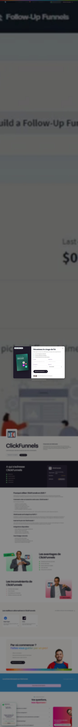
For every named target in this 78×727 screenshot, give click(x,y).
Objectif (49, 364)
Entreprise (35, 364)
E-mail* (34, 359)
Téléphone (50, 359)
